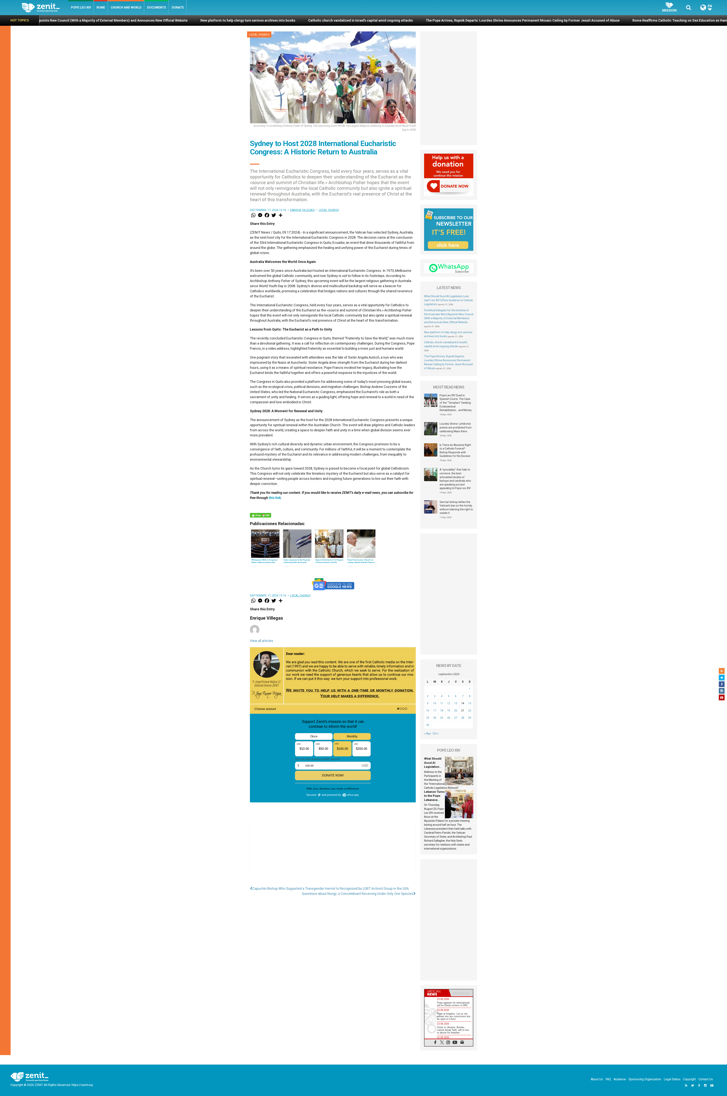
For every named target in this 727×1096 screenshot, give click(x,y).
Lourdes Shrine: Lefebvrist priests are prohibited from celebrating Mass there (456, 427)
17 (434, 710)
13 (455, 703)
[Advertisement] (333, 851)
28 (462, 717)
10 (434, 703)
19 (448, 710)
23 (427, 717)
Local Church (259, 34)
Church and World (126, 7)
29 (469, 717)
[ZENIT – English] (45, 7)
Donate (178, 7)
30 (427, 724)
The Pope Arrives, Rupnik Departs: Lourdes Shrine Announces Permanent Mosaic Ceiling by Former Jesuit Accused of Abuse (324, 20)
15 (469, 703)
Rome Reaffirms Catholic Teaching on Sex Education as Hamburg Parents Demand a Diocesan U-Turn (513, 20)
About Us (597, 1079)
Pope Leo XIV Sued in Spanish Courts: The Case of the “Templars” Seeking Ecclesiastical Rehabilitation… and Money (456, 403)
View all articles (261, 641)
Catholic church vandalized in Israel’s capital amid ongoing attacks (162, 20)
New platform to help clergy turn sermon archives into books (49, 20)
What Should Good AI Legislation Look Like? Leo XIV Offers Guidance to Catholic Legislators (448, 300)
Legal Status (672, 1079)
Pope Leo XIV (81, 7)
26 (448, 717)
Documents (156, 7)
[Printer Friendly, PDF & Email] (260, 515)
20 (455, 710)
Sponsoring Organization (645, 1079)
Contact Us (705, 1079)
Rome (101, 7)
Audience (620, 1079)
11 (441, 703)
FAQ (608, 1079)
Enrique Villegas (302, 210)
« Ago (427, 733)
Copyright (689, 1079)
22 (469, 710)
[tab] (436, 992)
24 (434, 717)
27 (455, 717)
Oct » (436, 733)
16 (427, 710)
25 (441, 717)
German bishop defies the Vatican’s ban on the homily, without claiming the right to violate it (456, 507)
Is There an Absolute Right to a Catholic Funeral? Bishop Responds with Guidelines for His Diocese (455, 450)
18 (441, 710)
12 (448, 703)
